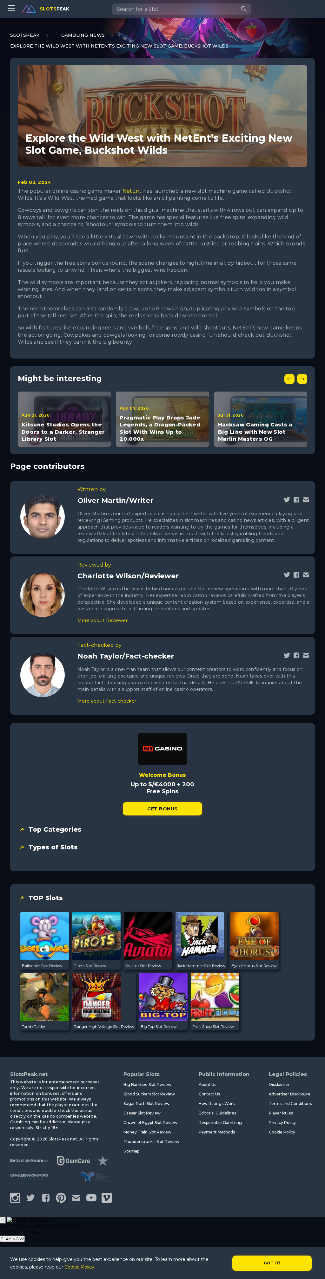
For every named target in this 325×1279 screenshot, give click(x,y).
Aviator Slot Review (143, 965)
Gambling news (83, 35)
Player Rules (281, 1113)
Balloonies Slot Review (42, 965)
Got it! (272, 1263)
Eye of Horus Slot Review (254, 965)
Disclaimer (279, 1084)
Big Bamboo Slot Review (147, 1084)
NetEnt (132, 191)
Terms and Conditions (290, 1103)
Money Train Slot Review (147, 1132)
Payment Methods (217, 1132)
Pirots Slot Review (90, 965)
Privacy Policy (282, 1122)
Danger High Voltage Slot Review (104, 1026)
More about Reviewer (102, 620)
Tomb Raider (33, 1026)
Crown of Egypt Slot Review (150, 1122)
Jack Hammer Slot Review (201, 965)
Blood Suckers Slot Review (149, 1094)
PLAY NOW (12, 1238)
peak (54, 9)
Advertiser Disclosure (289, 1094)
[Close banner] (3, 1220)
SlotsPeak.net (29, 1074)
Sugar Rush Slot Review (146, 1103)
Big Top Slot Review (159, 1026)
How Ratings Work (217, 1103)
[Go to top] (313, 1266)
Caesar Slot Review (142, 1113)
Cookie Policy (282, 1132)
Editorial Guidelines (217, 1113)
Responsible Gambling (220, 1122)
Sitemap (131, 1151)
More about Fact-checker (106, 701)
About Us (207, 1084)
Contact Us (209, 1094)
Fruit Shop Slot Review (213, 1026)
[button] (289, 379)
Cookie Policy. (79, 1267)
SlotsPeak (25, 35)
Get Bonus (162, 809)
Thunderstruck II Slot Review (151, 1141)
